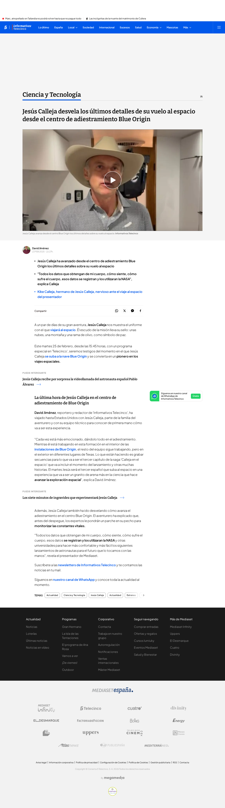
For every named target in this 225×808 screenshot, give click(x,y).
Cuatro (174, 647)
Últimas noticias (36, 640)
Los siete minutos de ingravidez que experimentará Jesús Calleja (69, 498)
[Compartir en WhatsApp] (117, 311)
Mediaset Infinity (181, 627)
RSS (175, 762)
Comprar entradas (146, 627)
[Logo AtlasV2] (68, 745)
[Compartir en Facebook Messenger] (132, 311)
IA (201, 96)
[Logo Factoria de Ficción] (90, 720)
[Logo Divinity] (179, 708)
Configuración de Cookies (113, 762)
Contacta (104, 627)
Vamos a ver (70, 656)
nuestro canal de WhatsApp (74, 579)
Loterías (31, 633)
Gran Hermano (71, 627)
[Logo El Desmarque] (46, 720)
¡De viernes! (69, 662)
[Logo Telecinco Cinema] (135, 733)
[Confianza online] (112, 795)
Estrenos (131, 595)
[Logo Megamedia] (114, 778)
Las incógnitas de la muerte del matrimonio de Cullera (117, 18)
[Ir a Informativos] (21, 27)
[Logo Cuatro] (135, 708)
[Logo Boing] (134, 720)
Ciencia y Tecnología (51, 94)
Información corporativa (61, 762)
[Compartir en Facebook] (140, 311)
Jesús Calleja (97, 595)
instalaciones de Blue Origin (55, 449)
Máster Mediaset (109, 670)
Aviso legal (41, 762)
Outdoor (68, 670)
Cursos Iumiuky (144, 640)
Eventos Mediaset (146, 647)
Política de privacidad (87, 762)
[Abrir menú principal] (219, 27)
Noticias (31, 627)
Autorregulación (109, 645)
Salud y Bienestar (145, 654)
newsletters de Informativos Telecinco (87, 565)
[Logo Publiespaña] (112, 745)
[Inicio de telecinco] (5, 27)
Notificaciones (108, 652)
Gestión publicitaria (160, 762)
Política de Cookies (138, 762)
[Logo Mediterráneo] (156, 745)
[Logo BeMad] (46, 733)
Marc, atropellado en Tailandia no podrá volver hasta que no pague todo (43, 18)
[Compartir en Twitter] (124, 311)
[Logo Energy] (179, 720)
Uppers (175, 633)
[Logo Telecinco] (90, 708)
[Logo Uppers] (90, 733)
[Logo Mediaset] (112, 692)
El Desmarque (179, 640)
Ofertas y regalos (145, 633)
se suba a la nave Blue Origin (66, 356)
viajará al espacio (63, 330)
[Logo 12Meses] (179, 733)
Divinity (175, 654)
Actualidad (52, 595)
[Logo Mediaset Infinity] (46, 708)
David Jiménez (40, 248)
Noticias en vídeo (37, 647)
